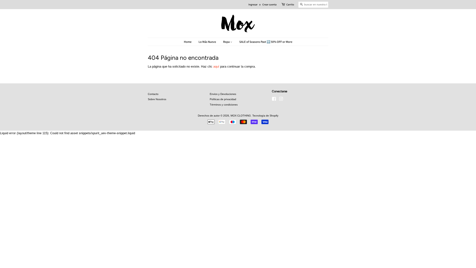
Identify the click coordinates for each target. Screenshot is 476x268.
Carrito (290, 4)
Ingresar (253, 4)
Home (188, 42)
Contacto (153, 93)
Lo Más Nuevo (207, 42)
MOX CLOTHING (241, 115)
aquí (216, 66)
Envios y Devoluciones (223, 93)
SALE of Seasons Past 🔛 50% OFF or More (265, 42)
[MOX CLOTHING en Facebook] (274, 99)
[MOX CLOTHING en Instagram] (281, 99)
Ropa (226, 42)
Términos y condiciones (224, 104)
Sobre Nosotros (157, 99)
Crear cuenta (269, 4)
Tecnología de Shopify (265, 115)
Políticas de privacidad (223, 99)
